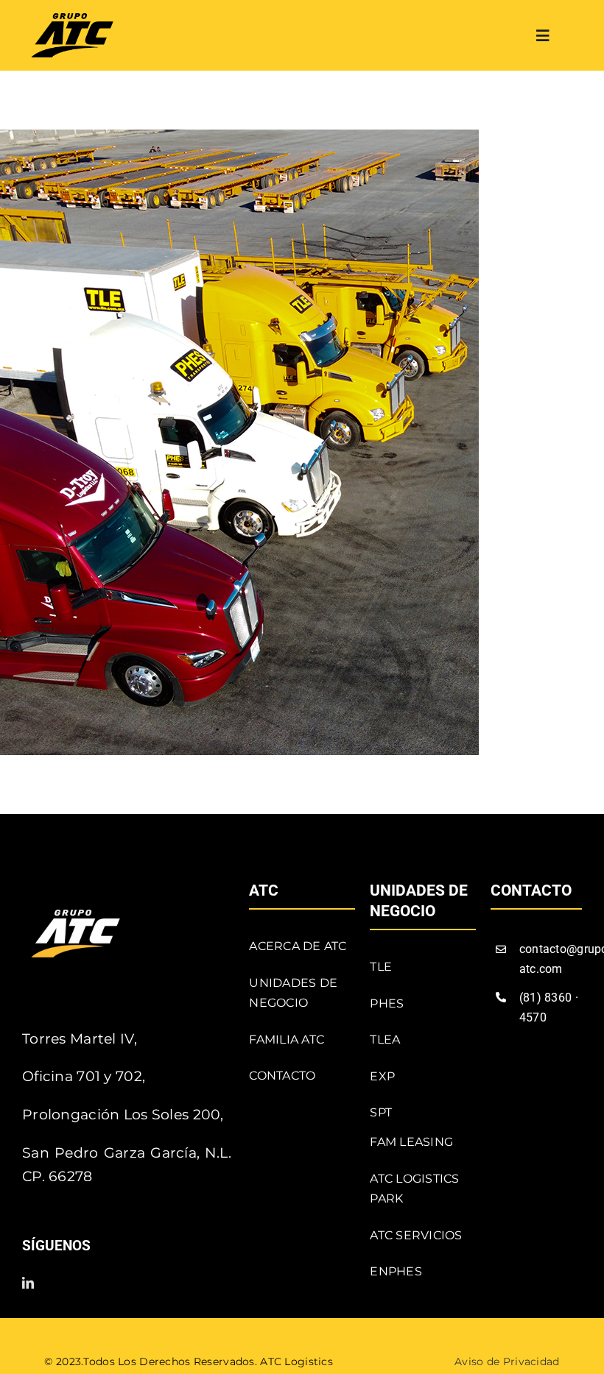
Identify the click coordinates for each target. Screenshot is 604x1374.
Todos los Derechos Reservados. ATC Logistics (208, 1361)
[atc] (72, 20)
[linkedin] (28, 1283)
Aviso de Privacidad (506, 1361)
